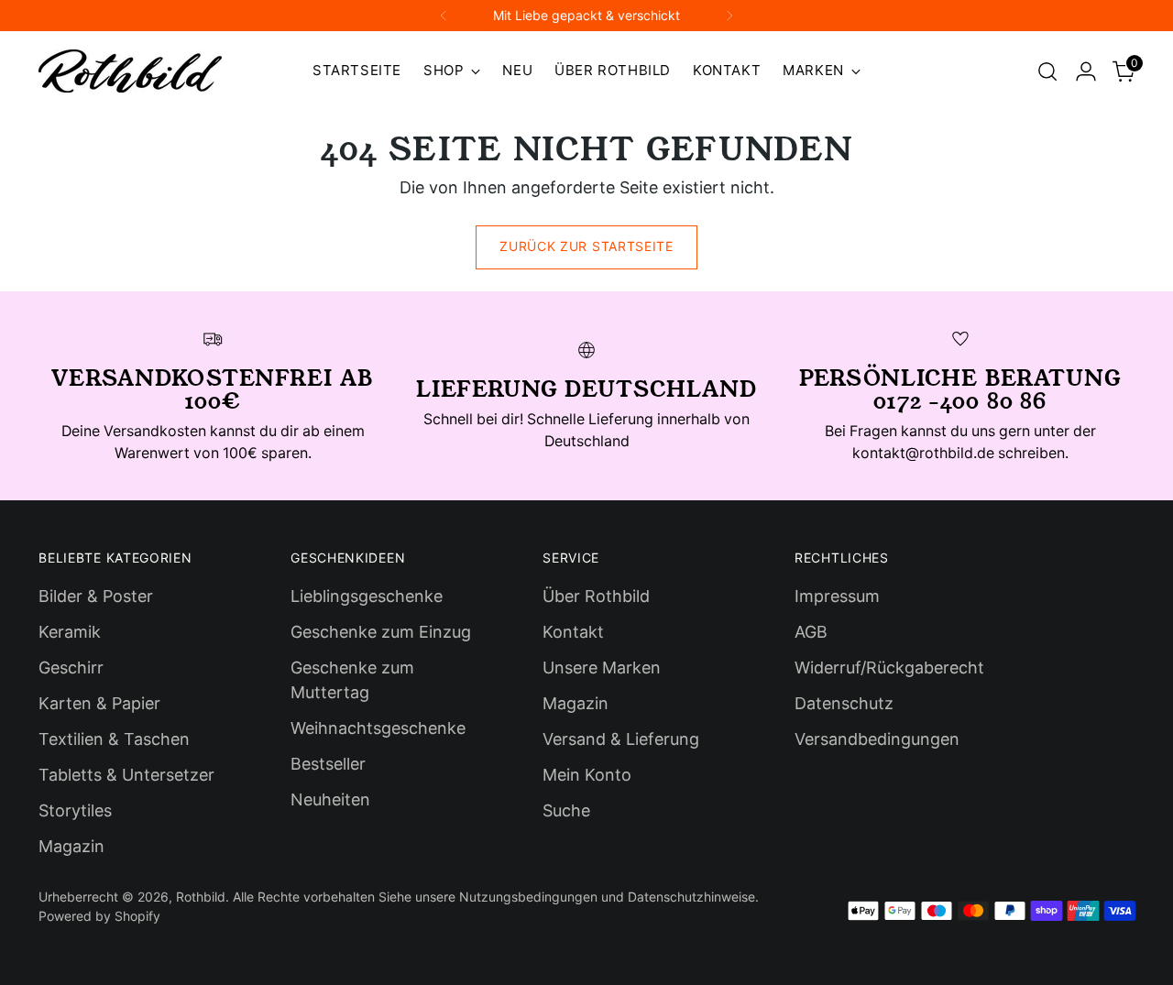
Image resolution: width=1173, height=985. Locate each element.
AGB (811, 631)
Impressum (837, 596)
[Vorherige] (443, 15)
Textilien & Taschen (114, 739)
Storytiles (75, 810)
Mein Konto (587, 774)
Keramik (69, 631)
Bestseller (328, 763)
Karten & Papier (99, 703)
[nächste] (729, 15)
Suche (566, 810)
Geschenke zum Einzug (381, 631)
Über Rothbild (596, 596)
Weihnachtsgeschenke (378, 728)
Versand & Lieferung (621, 739)
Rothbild (200, 896)
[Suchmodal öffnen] (1047, 71)
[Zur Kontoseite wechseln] (1086, 71)
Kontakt (573, 631)
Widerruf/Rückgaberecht (889, 667)
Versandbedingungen (877, 739)
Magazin (71, 846)
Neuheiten (330, 799)
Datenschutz (844, 703)
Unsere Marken (602, 667)
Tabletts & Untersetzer (126, 774)
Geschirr (71, 667)
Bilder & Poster (95, 596)
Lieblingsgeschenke (367, 596)
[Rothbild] (130, 71)
